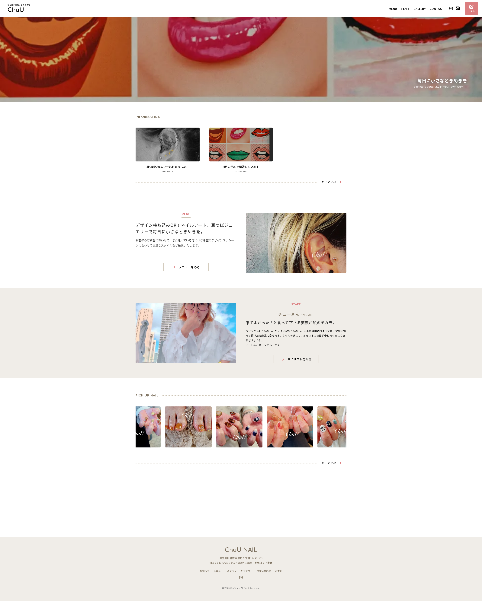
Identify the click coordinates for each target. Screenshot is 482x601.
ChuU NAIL (241, 550)
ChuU (16, 10)
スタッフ (232, 571)
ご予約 (278, 571)
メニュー (218, 571)
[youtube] (451, 8)
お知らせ (205, 571)
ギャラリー (246, 571)
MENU (393, 8)
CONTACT (437, 8)
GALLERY (419, 8)
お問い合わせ (263, 571)
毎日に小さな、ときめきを (19, 5)
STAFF (405, 8)
